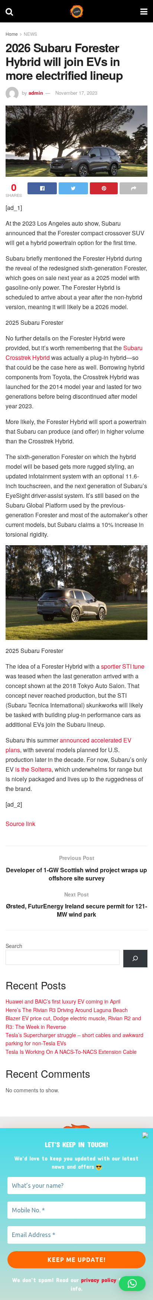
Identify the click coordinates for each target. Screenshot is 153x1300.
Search (14, 945)
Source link (20, 823)
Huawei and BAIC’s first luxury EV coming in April (63, 1001)
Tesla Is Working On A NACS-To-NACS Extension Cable (71, 1051)
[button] (132, 1283)
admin (36, 92)
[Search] (135, 958)
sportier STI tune (122, 666)
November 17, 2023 (76, 92)
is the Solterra (33, 769)
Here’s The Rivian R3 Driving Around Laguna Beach (67, 1010)
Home (12, 34)
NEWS (30, 34)
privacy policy (98, 1279)
